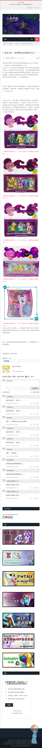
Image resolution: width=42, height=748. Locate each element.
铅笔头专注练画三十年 (13, 491)
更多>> (32, 376)
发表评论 (35, 388)
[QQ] (6, 518)
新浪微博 (22, 376)
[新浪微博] (9, 518)
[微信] (4, 518)
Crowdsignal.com (17, 713)
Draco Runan (10, 58)
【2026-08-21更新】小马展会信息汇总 (20, 4)
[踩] (34, 403)
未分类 (38, 58)
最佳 (38, 392)
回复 (37, 403)
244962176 (10, 428)
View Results (17, 711)
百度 (28, 376)
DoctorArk (9, 449)
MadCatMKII (10, 470)
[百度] (11, 518)
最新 (32, 392)
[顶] (31, 403)
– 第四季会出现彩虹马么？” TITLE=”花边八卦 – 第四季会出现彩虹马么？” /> (20, 153)
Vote (9, 705)
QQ (16, 376)
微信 (11, 376)
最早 (35, 392)
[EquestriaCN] (21, 23)
